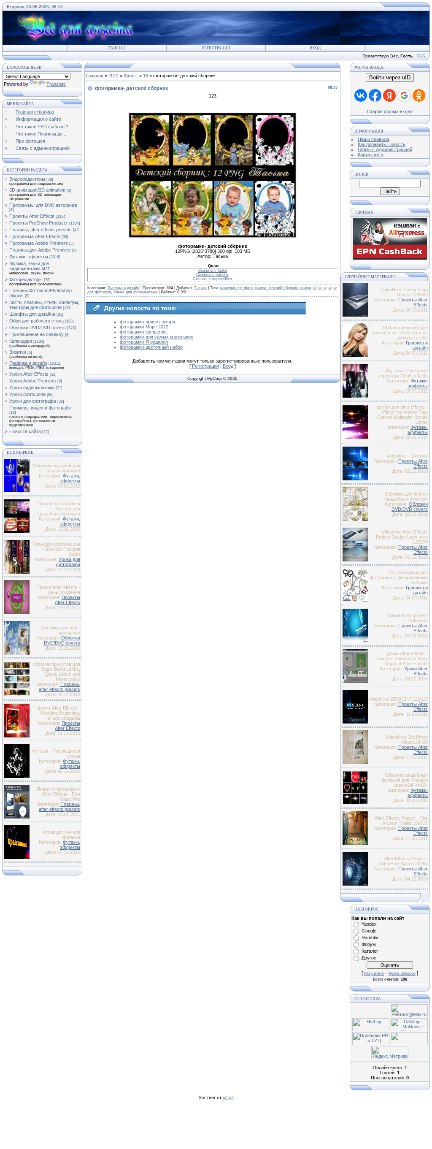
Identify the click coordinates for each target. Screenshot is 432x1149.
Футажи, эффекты (28, 256)
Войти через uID (389, 77)
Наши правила (373, 139)
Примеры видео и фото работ (41, 407)
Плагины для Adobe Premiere (40, 249)
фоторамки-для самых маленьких (156, 336)
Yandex (369, 924)
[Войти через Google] (404, 95)
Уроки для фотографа (32, 401)
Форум (369, 944)
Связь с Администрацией (385, 149)
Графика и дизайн (28, 363)
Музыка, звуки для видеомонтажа (29, 266)
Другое (369, 957)
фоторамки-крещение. (144, 331)
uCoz (228, 1097)
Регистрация (216, 48)
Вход (315, 48)
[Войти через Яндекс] (389, 95)
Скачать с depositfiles (212, 279)
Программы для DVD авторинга (43, 205)
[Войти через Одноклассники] (419, 95)
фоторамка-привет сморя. (148, 321)
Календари (20, 341)
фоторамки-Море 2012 (144, 326)
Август (131, 75)
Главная (117, 48)
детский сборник (283, 288)
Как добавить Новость (381, 144)
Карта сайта (370, 154)
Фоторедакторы (26, 279)
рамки (260, 288)
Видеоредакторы (27, 179)
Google (369, 930)
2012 (113, 75)
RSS (420, 56)
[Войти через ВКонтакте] (360, 95)
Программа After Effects (34, 236)
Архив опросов (402, 973)
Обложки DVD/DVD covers (37, 327)
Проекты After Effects (31, 216)
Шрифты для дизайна (32, 314)
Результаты (374, 973)
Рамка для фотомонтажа (135, 292)
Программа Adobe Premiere (38, 243)
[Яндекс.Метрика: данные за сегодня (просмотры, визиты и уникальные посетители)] (389, 1052)
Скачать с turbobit (212, 275)
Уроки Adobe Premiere (32, 380)
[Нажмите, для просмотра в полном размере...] (212, 236)
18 (145, 75)
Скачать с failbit (212, 270)
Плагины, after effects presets (40, 229)
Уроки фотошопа (27, 394)
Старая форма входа (390, 111)
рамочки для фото (236, 288)
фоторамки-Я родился (144, 341)
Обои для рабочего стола (36, 320)
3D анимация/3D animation (37, 189)
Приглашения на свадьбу (36, 334)
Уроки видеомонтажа (31, 387)
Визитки (17, 352)
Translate (56, 84)
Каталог (370, 951)
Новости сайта (25, 431)
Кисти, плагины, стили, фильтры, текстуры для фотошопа (44, 305)
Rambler (370, 937)
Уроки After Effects (29, 374)
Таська (200, 288)
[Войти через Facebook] (375, 95)
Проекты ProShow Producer (38, 222)
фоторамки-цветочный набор (151, 347)
